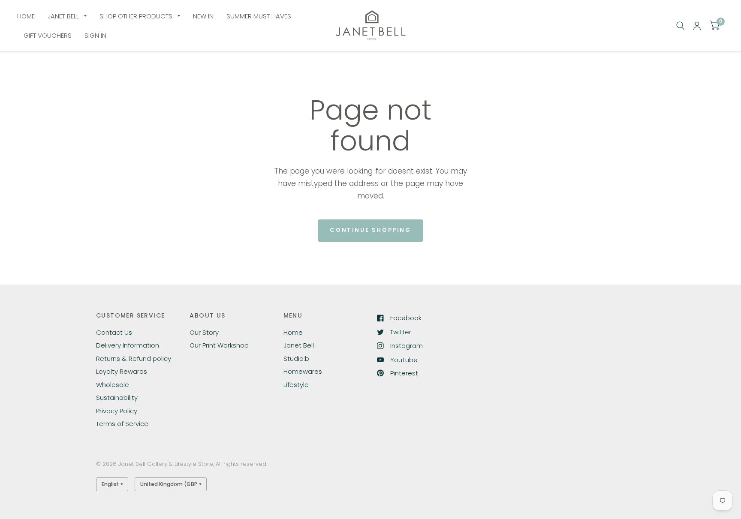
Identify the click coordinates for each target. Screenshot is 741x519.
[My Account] (697, 25)
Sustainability (117, 397)
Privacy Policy (116, 410)
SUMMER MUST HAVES (258, 16)
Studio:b (296, 358)
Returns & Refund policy (133, 358)
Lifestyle (296, 384)
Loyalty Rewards (121, 371)
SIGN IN (95, 35)
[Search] (680, 25)
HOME (26, 16)
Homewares (302, 371)
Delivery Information (127, 345)
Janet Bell (298, 345)
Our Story (204, 332)
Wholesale (112, 384)
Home (293, 332)
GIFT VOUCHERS (48, 35)
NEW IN (203, 16)
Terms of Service (122, 423)
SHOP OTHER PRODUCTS (135, 16)
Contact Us (114, 332)
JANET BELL (63, 16)
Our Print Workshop (219, 345)
